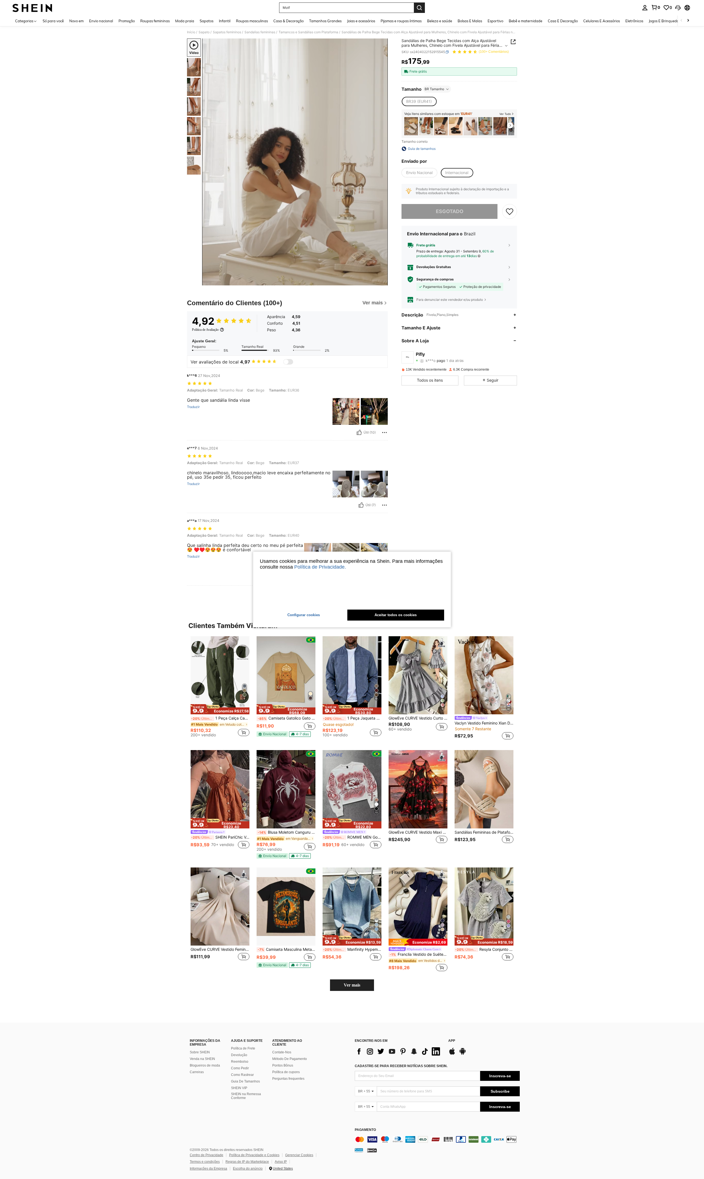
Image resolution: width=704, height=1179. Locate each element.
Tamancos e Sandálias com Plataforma (308, 32)
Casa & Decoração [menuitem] (288, 21)
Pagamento (365, 1130)
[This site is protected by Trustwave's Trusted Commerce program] (359, 1150)
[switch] (288, 362)
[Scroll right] (688, 20)
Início (191, 32)
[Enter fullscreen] (382, 281)
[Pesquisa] (419, 7)
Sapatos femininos (227, 32)
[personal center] (645, 7)
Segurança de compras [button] (435, 279)
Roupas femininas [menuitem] (155, 21)
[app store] (452, 1054)
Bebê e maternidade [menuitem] (525, 21)
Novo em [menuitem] (76, 21)
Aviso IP (281, 1162)
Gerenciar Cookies (299, 1155)
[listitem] (411, 126)
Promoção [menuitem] (127, 21)
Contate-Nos (281, 1052)
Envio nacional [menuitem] (101, 21)
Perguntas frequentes (288, 1079)
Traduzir (193, 407)
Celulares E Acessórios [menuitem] (601, 21)
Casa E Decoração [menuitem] (563, 21)
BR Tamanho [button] (434, 89)
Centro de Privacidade (206, 1155)
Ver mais (352, 985)
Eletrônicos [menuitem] (634, 21)
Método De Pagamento (289, 1059)
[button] (678, 7)
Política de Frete (243, 1048)
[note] (220, 709)
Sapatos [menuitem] (206, 21)
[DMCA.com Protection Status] (372, 1150)
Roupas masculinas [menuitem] (252, 21)
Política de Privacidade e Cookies (254, 1155)
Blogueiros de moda (205, 1065)
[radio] (419, 101)
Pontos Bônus (282, 1065)
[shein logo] (32, 7)
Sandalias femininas (259, 32)
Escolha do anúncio (248, 1168)
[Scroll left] (681, 20)
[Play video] (295, 162)
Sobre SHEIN (200, 1052)
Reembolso (239, 1062)
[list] (399, 1051)
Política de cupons (286, 1072)
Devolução (239, 1055)
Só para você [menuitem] (53, 21)
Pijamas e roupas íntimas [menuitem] (401, 21)
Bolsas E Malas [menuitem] (470, 21)
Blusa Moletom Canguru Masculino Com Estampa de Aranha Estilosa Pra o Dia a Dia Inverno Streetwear (286, 832)
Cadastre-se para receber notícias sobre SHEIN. (401, 1066)
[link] (655, 7)
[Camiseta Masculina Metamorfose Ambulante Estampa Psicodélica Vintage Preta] (286, 906)
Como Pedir (240, 1068)
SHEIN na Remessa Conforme (246, 1096)
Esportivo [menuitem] (495, 21)
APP (451, 1041)
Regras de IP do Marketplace (247, 1162)
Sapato (204, 32)
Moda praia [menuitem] (184, 21)
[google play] (462, 1054)
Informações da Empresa (208, 1168)
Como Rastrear (242, 1075)
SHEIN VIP (239, 1088)
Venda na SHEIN (202, 1059)
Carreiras (197, 1072)
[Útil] (359, 432)
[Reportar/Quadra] (384, 432)
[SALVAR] (509, 211)
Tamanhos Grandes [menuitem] (325, 21)
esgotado (449, 211)
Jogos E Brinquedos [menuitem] (664, 21)
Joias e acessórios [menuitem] (361, 21)
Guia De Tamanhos (245, 1081)
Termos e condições (205, 1162)
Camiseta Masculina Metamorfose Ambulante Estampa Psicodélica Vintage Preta (286, 949)
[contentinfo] (437, 1139)
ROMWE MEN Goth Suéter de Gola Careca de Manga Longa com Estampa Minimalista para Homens (352, 837)
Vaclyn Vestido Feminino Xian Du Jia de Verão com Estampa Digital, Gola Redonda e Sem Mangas (484, 723)
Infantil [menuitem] (224, 21)
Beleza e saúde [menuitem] (439, 21)
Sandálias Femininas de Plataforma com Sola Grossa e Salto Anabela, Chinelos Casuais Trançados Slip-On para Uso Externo (484, 832)
